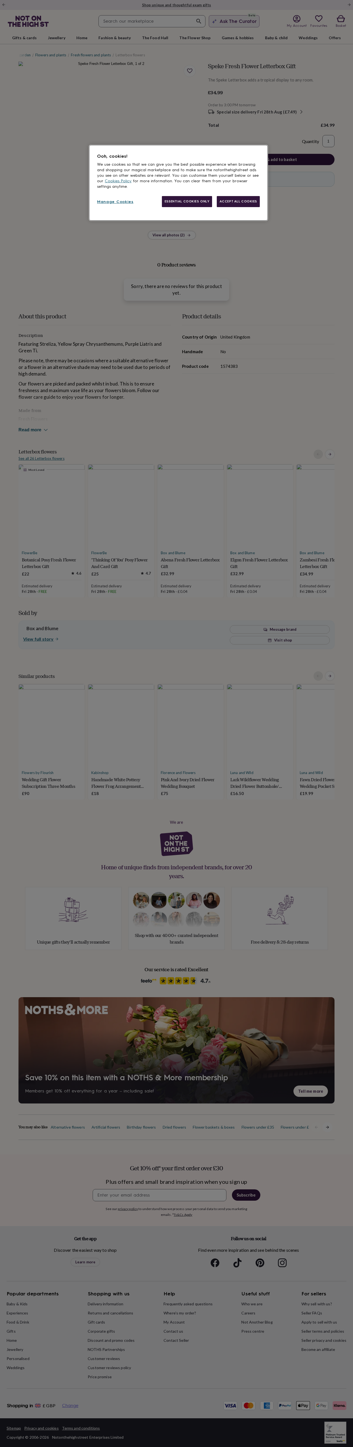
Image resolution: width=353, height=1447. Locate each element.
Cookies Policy (118, 181)
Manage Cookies (115, 201)
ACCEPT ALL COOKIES (238, 201)
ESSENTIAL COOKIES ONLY (187, 201)
